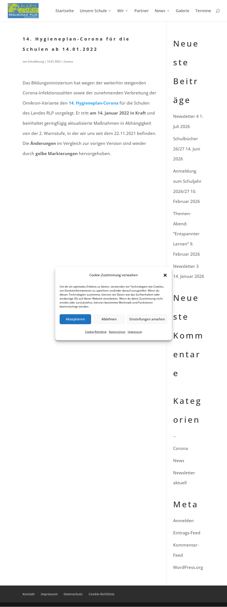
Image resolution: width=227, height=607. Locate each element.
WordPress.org (188, 567)
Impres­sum (135, 332)
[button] (165, 275)
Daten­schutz (117, 332)
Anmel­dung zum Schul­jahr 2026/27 (187, 181)
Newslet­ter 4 (186, 116)
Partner (141, 11)
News (160, 11)
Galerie (182, 11)
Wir (120, 11)
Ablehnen (109, 319)
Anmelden (183, 520)
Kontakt (29, 594)
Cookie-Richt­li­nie (96, 332)
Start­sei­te (64, 11)
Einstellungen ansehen (147, 319)
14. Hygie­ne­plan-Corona (93, 103)
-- (174, 436)
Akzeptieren (75, 319)
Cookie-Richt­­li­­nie (101, 594)
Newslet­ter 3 (186, 266)
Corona (68, 61)
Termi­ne (203, 11)
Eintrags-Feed (186, 533)
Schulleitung (36, 61)
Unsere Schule (93, 11)
